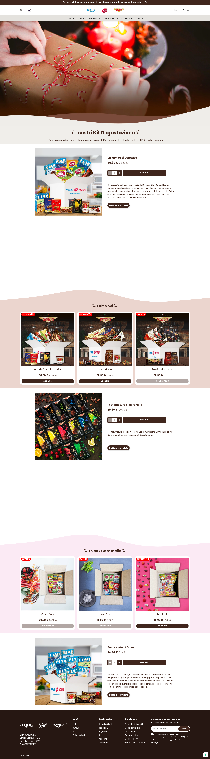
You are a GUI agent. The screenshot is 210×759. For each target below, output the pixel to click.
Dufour (75, 727)
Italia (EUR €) (25, 756)
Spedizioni (103, 727)
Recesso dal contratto (135, 742)
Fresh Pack (105, 614)
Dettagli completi (118, 205)
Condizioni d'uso (132, 727)
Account (103, 738)
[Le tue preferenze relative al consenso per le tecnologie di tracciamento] (205, 754)
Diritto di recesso (133, 731)
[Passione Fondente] (162, 339)
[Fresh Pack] (105, 584)
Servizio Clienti (105, 724)
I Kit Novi (105, 306)
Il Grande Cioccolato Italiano (48, 369)
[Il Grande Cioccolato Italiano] (47, 339)
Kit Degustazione (80, 735)
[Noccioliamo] (105, 339)
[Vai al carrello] (188, 10)
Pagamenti (104, 731)
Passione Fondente (162, 369)
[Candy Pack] (47, 584)
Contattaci (104, 742)
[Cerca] (21, 10)
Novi (74, 731)
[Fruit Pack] (162, 584)
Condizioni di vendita (134, 724)
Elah (74, 724)
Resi (100, 735)
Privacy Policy (131, 735)
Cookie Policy (131, 738)
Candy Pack (47, 614)
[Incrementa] (119, 173)
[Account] (184, 10)
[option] (68, 182)
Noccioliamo (105, 369)
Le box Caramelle (105, 550)
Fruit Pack (162, 614)
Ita (175, 10)
